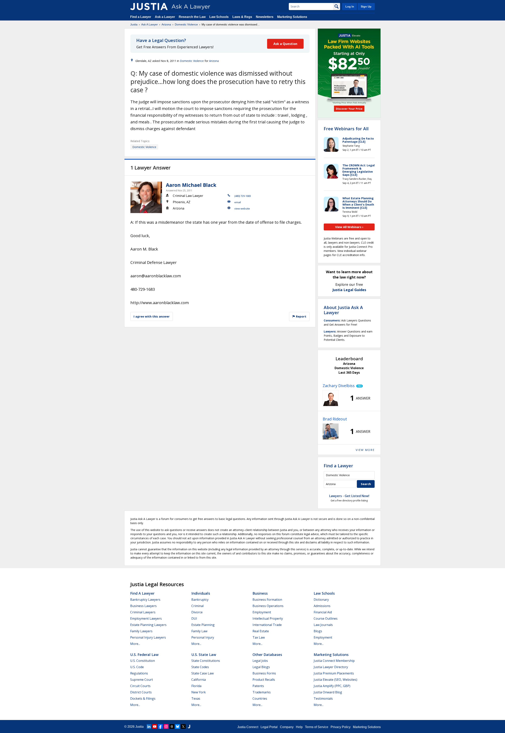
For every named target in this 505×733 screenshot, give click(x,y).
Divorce (197, 612)
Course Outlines (326, 618)
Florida (196, 686)
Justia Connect (247, 727)
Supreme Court (141, 679)
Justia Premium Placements (334, 673)
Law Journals (323, 625)
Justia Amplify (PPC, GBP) (332, 686)
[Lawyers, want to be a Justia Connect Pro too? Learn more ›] (359, 386)
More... (135, 644)
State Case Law (202, 673)
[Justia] (149, 6)
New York (198, 692)
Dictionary (321, 599)
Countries (259, 698)
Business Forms (264, 673)
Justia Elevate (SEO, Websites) (335, 679)
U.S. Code (137, 667)
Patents (258, 686)
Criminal (197, 606)
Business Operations (267, 606)
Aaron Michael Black (191, 185)
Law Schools (219, 17)
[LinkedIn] (149, 726)
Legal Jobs (260, 660)
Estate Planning (203, 625)
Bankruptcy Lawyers (145, 599)
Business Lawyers (143, 606)
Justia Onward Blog (328, 692)
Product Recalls (263, 679)
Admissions (322, 606)
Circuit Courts (140, 686)
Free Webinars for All (346, 128)
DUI (194, 618)
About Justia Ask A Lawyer (343, 309)
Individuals (200, 593)
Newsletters (264, 17)
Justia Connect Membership (334, 660)
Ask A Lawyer (149, 24)
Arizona (166, 24)
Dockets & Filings (142, 698)
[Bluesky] (177, 726)
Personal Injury (202, 637)
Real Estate (260, 631)
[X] (183, 726)
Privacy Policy (341, 727)
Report (300, 316)
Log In (349, 6)
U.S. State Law (203, 654)
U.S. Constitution (142, 660)
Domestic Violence (186, 24)
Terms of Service (316, 727)
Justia (133, 24)
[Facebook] (160, 726)
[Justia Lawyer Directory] (189, 726)
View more (365, 450)
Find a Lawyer (140, 17)
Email (237, 202)
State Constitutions (205, 660)
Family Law (199, 631)
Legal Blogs (261, 667)
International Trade (267, 625)
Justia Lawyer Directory (331, 667)
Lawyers (330, 331)
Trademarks (261, 692)
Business (260, 593)
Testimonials (323, 698)
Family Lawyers (141, 631)
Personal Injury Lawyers (148, 637)
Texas (195, 698)
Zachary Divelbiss (339, 385)
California (198, 679)
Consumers (332, 320)
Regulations (139, 673)
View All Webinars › (349, 227)
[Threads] (171, 726)
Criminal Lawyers (142, 612)
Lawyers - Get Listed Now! (349, 496)
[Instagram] (166, 726)
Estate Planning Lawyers (148, 625)
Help (299, 727)
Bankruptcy (200, 599)
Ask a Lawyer (165, 17)
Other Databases (267, 654)
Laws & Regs (242, 17)
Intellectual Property (267, 618)
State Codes (200, 667)
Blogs (318, 631)
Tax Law (258, 637)
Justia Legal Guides (349, 289)
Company (287, 727)
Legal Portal (269, 727)
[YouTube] (154, 726)
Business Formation (267, 599)
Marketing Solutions (292, 17)
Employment (261, 612)
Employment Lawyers (146, 618)
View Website (242, 208)
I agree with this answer (152, 316)
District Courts (141, 692)
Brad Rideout (335, 419)
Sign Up (366, 6)
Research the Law (192, 17)
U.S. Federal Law (144, 654)
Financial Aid (323, 612)
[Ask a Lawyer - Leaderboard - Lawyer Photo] (331, 398)
